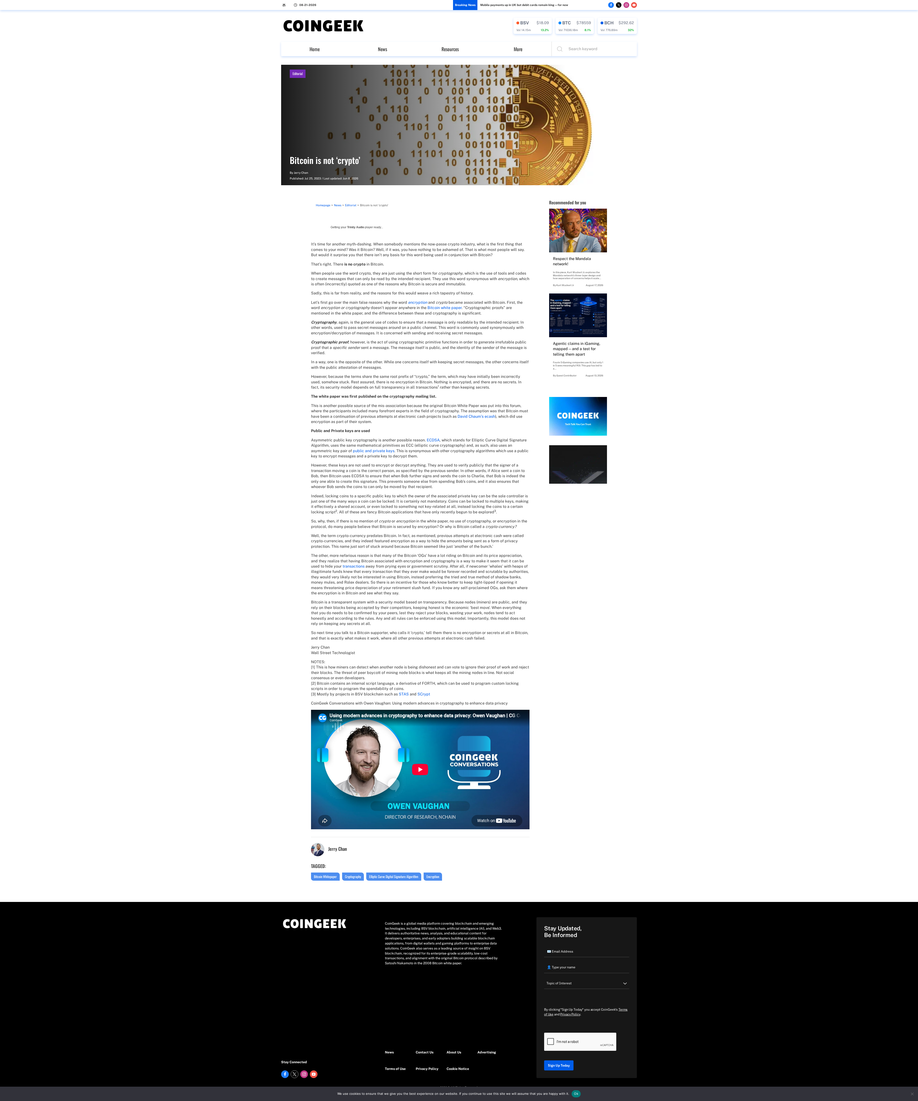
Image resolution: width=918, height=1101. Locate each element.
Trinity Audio (355, 227)
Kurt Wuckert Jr (565, 285)
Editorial (298, 73)
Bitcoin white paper (444, 307)
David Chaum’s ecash (476, 416)
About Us (454, 1052)
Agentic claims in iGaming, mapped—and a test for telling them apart (576, 349)
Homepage (323, 205)
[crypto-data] (533, 26)
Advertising (486, 1052)
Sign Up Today (559, 1065)
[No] (912, 1093)
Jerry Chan (301, 172)
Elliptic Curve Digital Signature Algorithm (393, 876)
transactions (354, 566)
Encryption (432, 876)
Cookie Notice (458, 1069)
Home (315, 49)
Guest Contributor (566, 375)
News (382, 49)
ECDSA (433, 440)
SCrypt (423, 694)
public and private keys (373, 451)
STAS (404, 694)
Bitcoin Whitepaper (325, 876)
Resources (450, 49)
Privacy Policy (427, 1069)
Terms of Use (395, 1069)
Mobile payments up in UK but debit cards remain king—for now (524, 5)
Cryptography (353, 876)
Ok (576, 1094)
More (518, 49)
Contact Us (424, 1052)
